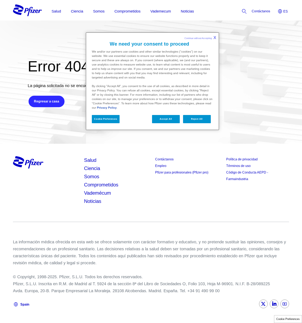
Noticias (92, 201)
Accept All (166, 119)
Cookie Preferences (288, 319)
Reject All (197, 119)
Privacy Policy (107, 107)
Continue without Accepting (200, 37)
